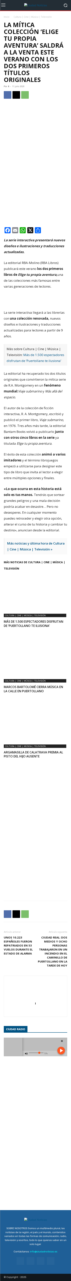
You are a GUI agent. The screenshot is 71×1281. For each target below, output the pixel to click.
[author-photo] (36, 998)
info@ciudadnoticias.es (43, 1251)
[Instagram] (30, 1261)
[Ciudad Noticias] (35, 5)
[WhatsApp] (25, 95)
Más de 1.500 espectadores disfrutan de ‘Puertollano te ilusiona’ (33, 623)
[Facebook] (7, 95)
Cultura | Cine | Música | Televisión (33, 16)
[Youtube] (50, 1261)
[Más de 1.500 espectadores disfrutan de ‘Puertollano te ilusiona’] (35, 592)
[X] (16, 95)
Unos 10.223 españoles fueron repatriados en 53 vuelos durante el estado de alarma (18, 945)
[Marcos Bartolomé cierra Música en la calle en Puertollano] (35, 657)
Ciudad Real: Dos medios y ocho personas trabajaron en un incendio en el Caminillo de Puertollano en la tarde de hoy (52, 951)
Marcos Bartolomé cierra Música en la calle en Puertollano (33, 689)
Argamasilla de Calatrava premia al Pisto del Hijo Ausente (33, 754)
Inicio (6, 16)
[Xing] (35, 1011)
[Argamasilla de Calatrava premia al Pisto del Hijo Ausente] (35, 722)
